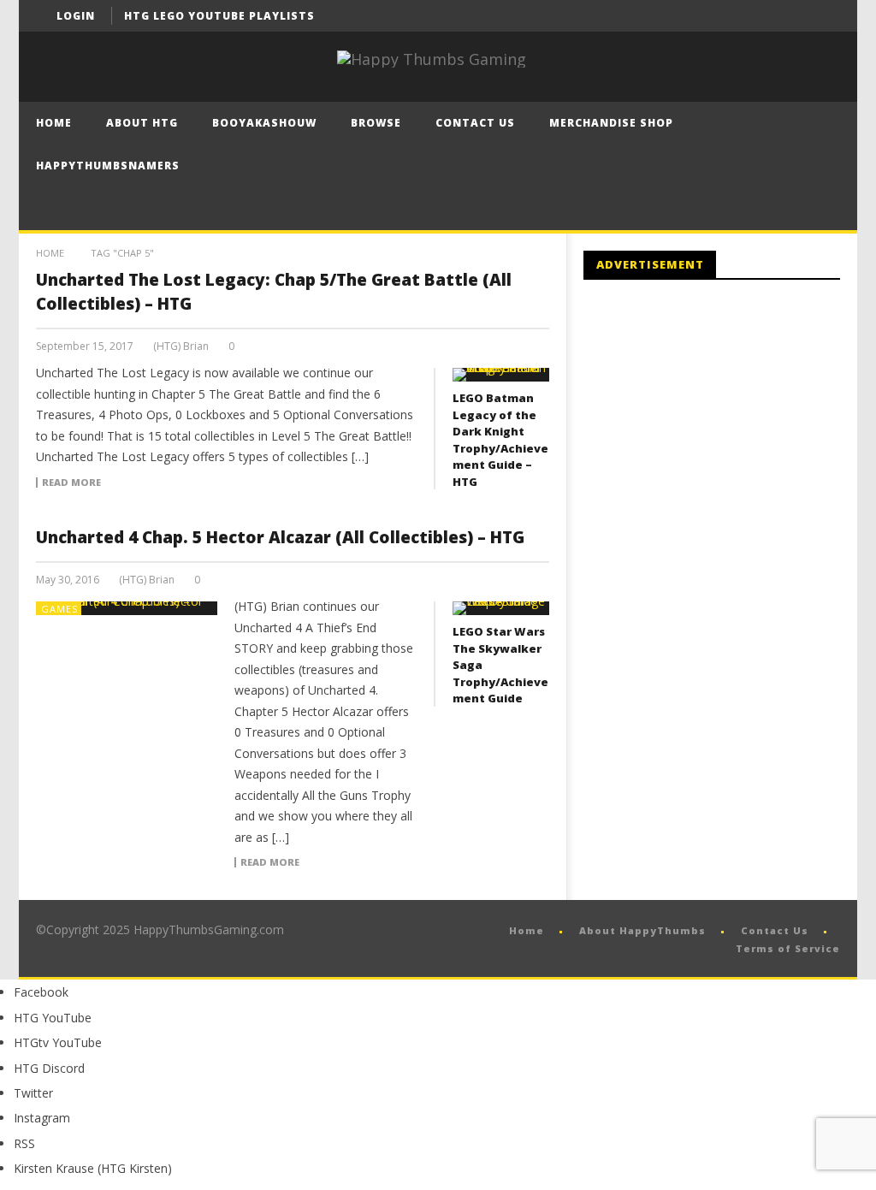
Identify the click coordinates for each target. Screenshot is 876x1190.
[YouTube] (792, 16)
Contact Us (475, 122)
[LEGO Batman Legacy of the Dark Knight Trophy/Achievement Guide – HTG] (501, 375)
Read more (71, 482)
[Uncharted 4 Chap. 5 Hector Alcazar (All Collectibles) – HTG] (127, 608)
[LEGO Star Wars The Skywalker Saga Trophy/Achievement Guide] (501, 608)
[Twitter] (824, 16)
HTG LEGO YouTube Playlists (219, 16)
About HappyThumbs (642, 930)
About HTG (142, 122)
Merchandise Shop (611, 122)
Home (54, 122)
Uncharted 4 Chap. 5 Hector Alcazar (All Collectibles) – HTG (280, 537)
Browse (376, 122)
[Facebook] (761, 16)
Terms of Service (788, 948)
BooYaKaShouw (264, 122)
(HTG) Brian (181, 346)
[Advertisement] (727, 434)
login (75, 16)
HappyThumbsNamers (108, 165)
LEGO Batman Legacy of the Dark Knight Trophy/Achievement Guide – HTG (500, 439)
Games (59, 608)
